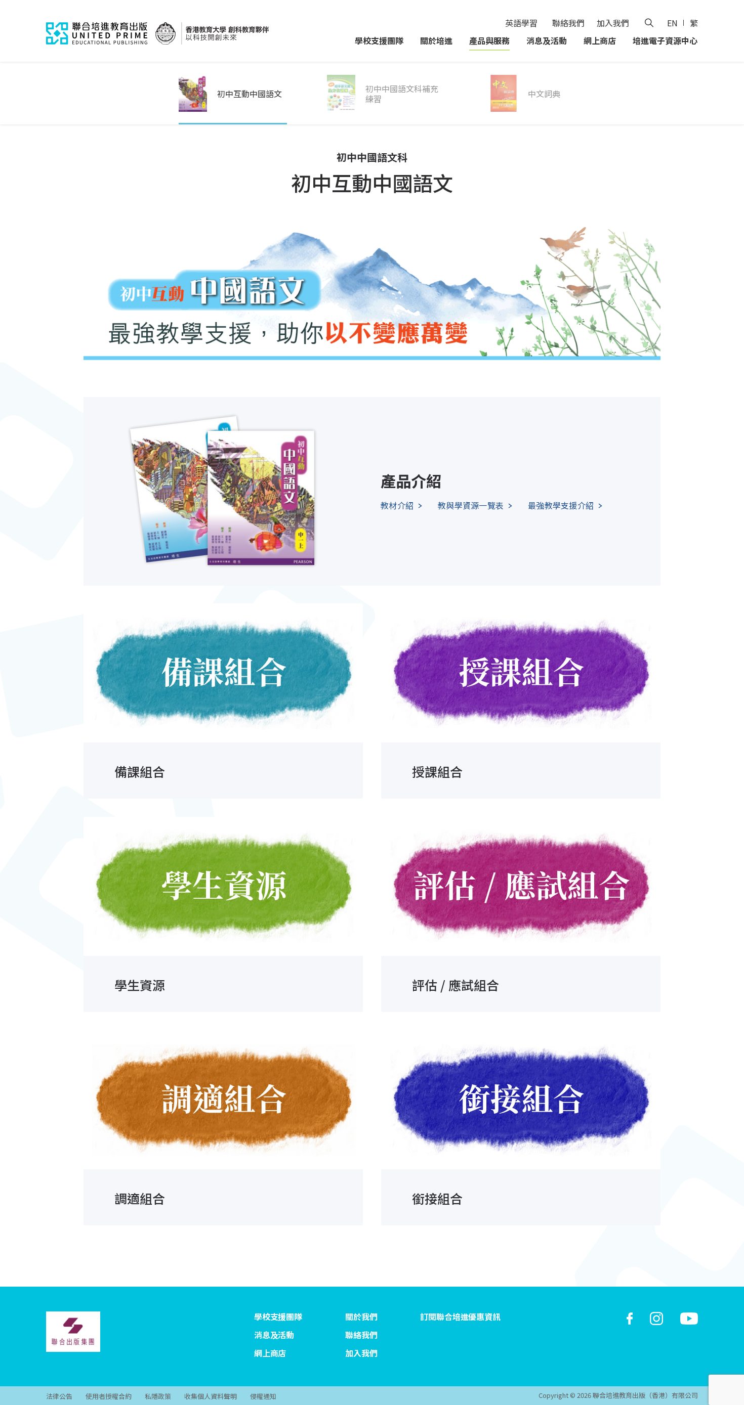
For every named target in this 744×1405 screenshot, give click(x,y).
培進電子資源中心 (665, 40)
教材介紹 (397, 505)
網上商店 (600, 40)
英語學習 (521, 23)
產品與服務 (489, 40)
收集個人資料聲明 (210, 1396)
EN (672, 23)
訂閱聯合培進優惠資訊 (460, 1316)
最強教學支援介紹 (561, 505)
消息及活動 (546, 40)
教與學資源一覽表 (471, 505)
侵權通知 (263, 1396)
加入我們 (613, 23)
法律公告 (59, 1396)
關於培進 (436, 40)
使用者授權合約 (109, 1396)
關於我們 (361, 1316)
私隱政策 (158, 1396)
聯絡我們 (568, 23)
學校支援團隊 (379, 40)
